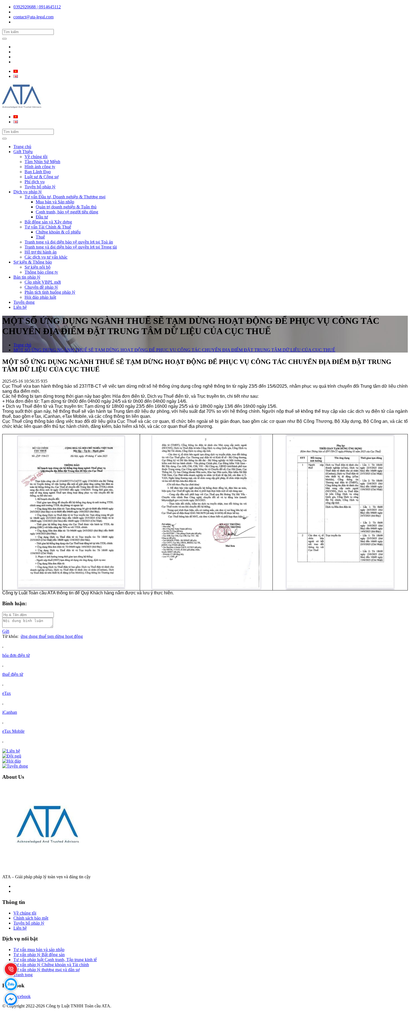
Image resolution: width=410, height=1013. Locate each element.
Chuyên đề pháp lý (41, 287)
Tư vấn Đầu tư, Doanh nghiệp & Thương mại (65, 196)
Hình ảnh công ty (40, 166)
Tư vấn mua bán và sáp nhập (38, 949)
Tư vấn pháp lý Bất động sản (39, 954)
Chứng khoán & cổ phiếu (58, 232)
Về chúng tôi (36, 156)
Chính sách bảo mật (30, 918)
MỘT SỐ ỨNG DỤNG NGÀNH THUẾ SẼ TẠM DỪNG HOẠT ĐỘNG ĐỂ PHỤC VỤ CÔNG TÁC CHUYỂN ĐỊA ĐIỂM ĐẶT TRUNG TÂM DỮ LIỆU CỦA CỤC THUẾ (174, 350)
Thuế (40, 237)
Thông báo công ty (41, 272)
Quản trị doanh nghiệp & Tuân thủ (66, 206)
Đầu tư (42, 216)
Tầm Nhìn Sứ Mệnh (42, 161)
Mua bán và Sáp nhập (55, 201)
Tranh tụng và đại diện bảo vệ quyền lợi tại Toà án (69, 242)
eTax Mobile (13, 731)
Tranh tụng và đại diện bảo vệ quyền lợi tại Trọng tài (71, 247)
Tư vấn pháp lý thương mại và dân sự (46, 969)
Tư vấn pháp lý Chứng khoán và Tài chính (51, 964)
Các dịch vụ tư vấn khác (46, 257)
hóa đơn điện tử (16, 655)
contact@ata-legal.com (33, 17)
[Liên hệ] (11, 751)
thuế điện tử (12, 674)
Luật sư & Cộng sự (42, 176)
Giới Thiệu (23, 151)
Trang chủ (22, 146)
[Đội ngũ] (11, 756)
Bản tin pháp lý (26, 277)
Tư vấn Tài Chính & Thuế (48, 227)
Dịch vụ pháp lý (27, 191)
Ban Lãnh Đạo (38, 171)
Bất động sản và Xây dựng (48, 222)
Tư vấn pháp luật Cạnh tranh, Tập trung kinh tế (55, 959)
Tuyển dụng (24, 302)
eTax (6, 693)
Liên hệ (20, 307)
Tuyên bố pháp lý (40, 186)
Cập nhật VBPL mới (43, 282)
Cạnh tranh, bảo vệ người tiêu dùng (67, 211)
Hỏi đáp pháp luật (40, 297)
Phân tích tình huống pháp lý (50, 292)
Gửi (5, 631)
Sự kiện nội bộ (37, 267)
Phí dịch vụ (35, 181)
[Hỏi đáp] (11, 761)
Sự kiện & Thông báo (32, 262)
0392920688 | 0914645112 (37, 6)
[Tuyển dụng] (15, 766)
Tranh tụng (23, 974)
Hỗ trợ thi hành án (41, 252)
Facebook (22, 996)
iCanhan (9, 712)
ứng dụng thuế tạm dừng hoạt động (52, 636)
